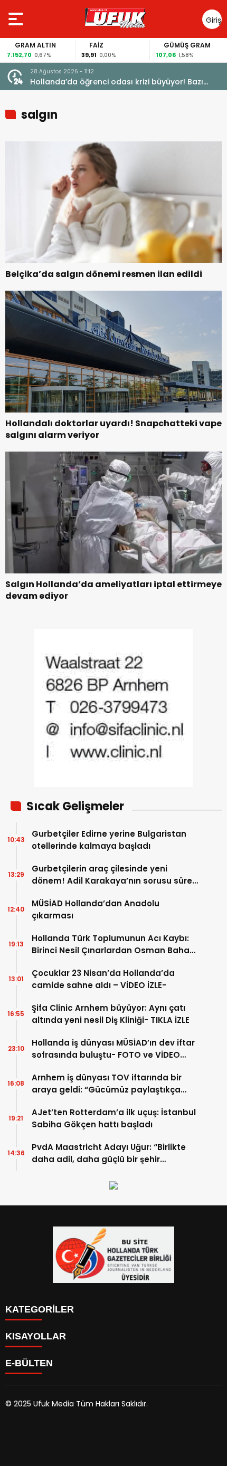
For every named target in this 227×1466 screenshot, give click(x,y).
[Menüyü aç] (17, 19)
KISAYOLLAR (35, 1336)
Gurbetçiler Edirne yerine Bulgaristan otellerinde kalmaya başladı (109, 839)
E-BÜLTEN (29, 1363)
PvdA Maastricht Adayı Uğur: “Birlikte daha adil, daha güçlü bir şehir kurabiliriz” (109, 1153)
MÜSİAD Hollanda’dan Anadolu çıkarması (95, 909)
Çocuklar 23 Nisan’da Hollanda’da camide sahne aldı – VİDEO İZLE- (103, 979)
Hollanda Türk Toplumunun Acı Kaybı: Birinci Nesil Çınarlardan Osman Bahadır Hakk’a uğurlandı (116, 944)
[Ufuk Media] (115, 19)
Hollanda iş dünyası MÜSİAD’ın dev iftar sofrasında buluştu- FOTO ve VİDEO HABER (113, 1049)
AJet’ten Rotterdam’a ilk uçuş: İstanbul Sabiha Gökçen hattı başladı (114, 1118)
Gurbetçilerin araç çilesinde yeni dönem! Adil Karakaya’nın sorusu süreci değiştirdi (116, 875)
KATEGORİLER (39, 1309)
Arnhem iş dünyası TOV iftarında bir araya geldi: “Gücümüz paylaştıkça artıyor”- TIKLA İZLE (107, 1084)
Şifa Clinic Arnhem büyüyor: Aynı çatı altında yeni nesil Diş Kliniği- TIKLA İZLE (111, 1014)
